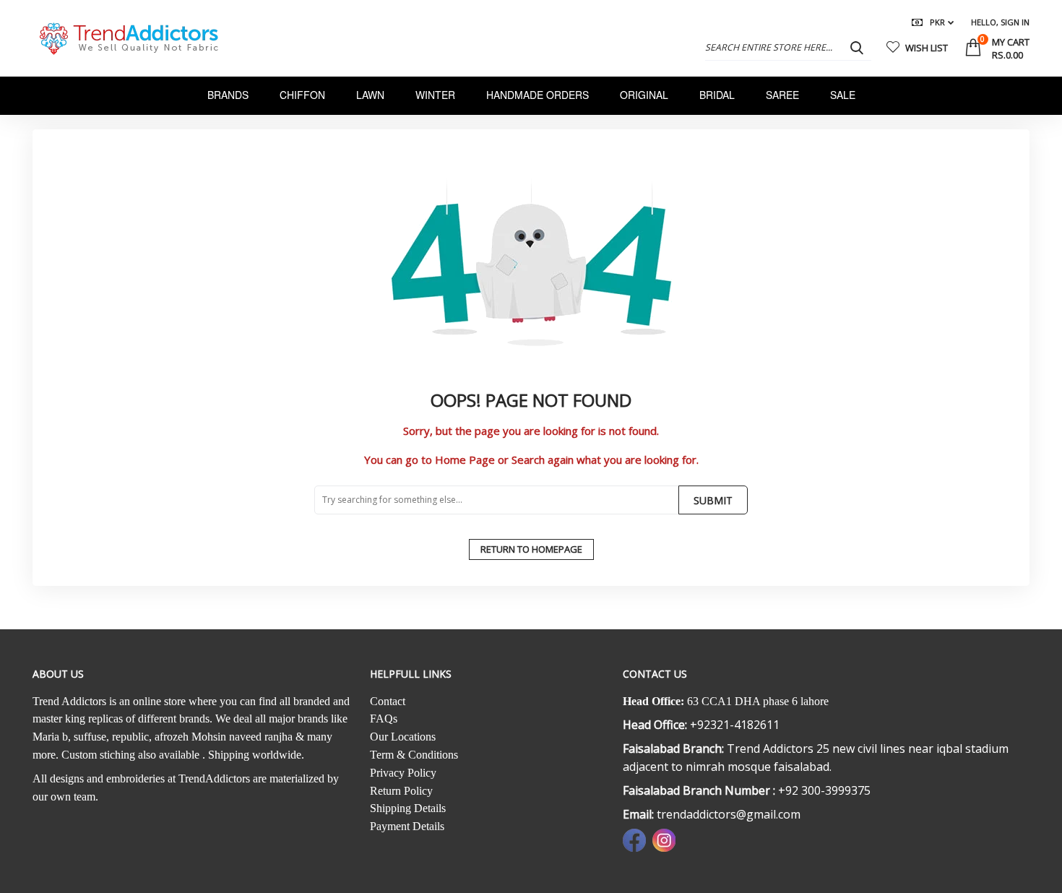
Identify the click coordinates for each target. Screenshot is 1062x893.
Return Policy (401, 791)
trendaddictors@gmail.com (728, 814)
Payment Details (407, 826)
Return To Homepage (531, 549)
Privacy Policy (403, 773)
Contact (387, 701)
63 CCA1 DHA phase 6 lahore (758, 701)
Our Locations (403, 736)
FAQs (383, 718)
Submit (713, 500)
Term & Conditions (414, 755)
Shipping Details (408, 808)
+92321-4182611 (735, 725)
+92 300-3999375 (824, 790)
